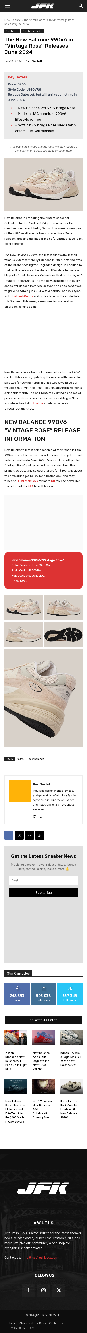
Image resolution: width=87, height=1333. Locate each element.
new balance (36, 758)
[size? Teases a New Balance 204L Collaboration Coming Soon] (43, 1086)
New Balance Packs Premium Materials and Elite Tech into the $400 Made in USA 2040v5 (15, 1111)
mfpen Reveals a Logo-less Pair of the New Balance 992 (70, 1059)
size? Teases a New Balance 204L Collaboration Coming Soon (42, 1109)
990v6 (20, 758)
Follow (43, 984)
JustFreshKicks (27, 481)
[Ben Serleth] (20, 799)
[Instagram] (34, 815)
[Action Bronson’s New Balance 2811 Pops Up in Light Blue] (15, 1037)
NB (53, 481)
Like (17, 984)
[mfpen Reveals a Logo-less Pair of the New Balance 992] (71, 1037)
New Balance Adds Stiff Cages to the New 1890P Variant (41, 1061)
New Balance (12, 20)
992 (30, 486)
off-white (37, 403)
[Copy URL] (39, 835)
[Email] (29, 835)
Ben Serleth (34, 61)
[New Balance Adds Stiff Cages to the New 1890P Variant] (43, 1037)
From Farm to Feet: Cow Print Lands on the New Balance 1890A (69, 1109)
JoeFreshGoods (22, 296)
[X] (41, 815)
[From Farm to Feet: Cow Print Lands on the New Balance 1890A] (71, 1086)
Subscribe (43, 892)
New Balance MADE (33, 31)
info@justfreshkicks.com (40, 1257)
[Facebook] (8, 835)
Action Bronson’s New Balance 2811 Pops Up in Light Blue (16, 1061)
